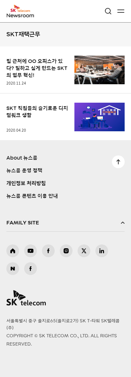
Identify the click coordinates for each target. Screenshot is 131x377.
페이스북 (48, 250)
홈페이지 (12, 250)
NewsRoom (20, 14)
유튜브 (30, 250)
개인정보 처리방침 (26, 183)
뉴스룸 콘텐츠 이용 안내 (32, 196)
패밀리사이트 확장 (65, 223)
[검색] (108, 11)
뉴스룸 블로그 (12, 268)
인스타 (66, 250)
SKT (22, 11)
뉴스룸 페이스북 (30, 268)
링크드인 (101, 250)
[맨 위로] (118, 161)
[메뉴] (121, 11)
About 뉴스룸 (22, 158)
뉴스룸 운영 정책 (24, 170)
